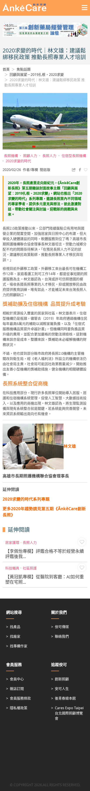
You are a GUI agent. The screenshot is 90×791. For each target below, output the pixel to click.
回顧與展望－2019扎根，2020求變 (37, 74)
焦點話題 (24, 69)
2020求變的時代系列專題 (26, 499)
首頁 (6, 69)
